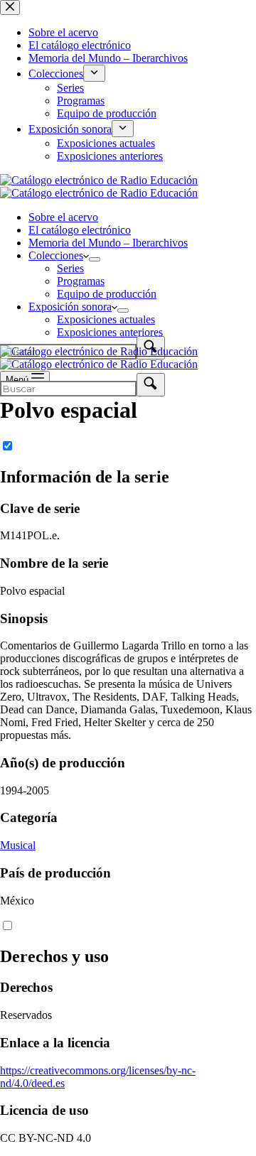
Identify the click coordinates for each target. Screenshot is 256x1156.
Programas (81, 281)
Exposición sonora (70, 307)
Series (70, 268)
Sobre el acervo (63, 217)
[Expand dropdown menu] (94, 259)
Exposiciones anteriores (110, 332)
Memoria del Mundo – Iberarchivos (108, 243)
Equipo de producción (106, 294)
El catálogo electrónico (79, 230)
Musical (18, 845)
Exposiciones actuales (106, 319)
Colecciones (55, 255)
